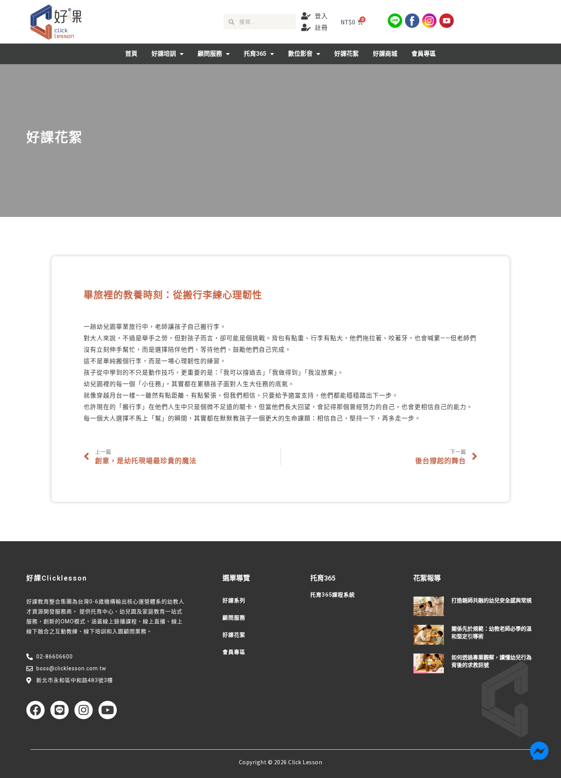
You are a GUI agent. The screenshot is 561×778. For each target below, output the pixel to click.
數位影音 (300, 53)
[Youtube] (107, 710)
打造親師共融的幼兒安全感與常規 (491, 600)
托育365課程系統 (332, 595)
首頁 (131, 53)
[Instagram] (83, 710)
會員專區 (423, 53)
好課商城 (385, 53)
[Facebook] (35, 710)
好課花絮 (346, 53)
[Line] (59, 710)
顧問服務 (210, 53)
